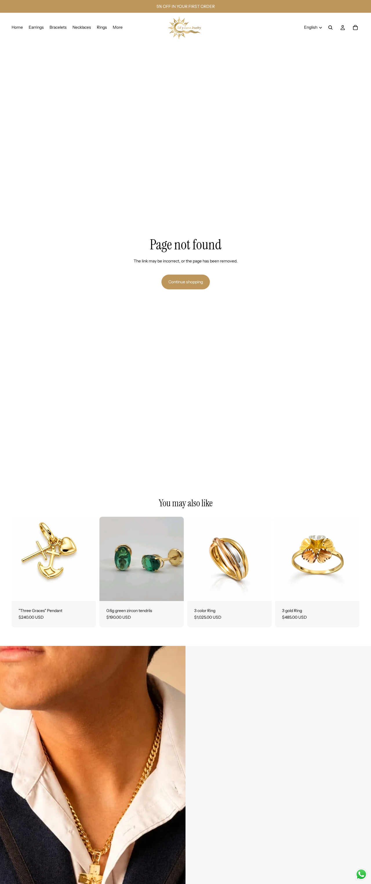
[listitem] (118, 27)
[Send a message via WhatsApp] (361, 874)
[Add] (87, 592)
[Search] (330, 27)
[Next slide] (263, 558)
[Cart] (355, 27)
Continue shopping (185, 281)
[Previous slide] (196, 558)
